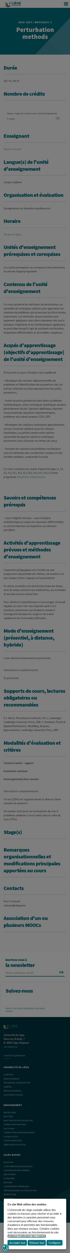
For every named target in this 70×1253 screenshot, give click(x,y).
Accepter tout (17, 1242)
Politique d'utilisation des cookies (27, 1236)
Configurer (54, 1242)
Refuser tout (37, 1242)
